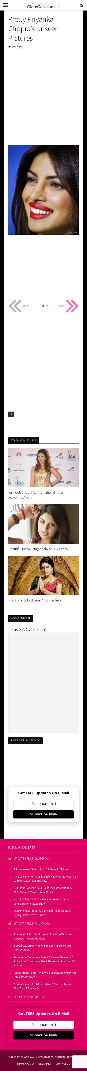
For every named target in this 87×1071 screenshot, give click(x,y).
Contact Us (63, 1063)
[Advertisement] (43, 97)
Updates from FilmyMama (32, 924)
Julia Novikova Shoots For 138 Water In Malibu (41, 869)
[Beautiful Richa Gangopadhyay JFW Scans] (43, 523)
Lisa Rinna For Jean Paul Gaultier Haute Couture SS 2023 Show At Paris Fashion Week (43, 890)
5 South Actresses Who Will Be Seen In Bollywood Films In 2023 (43, 948)
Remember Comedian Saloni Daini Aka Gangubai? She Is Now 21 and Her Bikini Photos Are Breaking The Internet (45, 961)
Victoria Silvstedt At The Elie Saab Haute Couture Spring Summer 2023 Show (42, 901)
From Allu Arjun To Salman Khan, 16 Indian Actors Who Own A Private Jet (42, 986)
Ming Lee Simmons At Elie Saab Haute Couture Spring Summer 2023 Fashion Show (45, 879)
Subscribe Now (43, 814)
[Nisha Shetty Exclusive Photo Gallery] (43, 575)
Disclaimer (44, 1063)
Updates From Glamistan (32, 858)
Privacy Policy (25, 1063)
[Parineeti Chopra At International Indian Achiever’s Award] (43, 467)
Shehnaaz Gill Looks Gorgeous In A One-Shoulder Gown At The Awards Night (43, 936)
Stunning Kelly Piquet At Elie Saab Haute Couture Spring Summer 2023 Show (42, 913)
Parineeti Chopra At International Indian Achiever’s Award (36, 495)
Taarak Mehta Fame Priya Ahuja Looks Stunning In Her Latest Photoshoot (45, 975)
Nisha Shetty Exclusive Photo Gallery (34, 600)
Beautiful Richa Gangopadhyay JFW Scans (38, 549)
